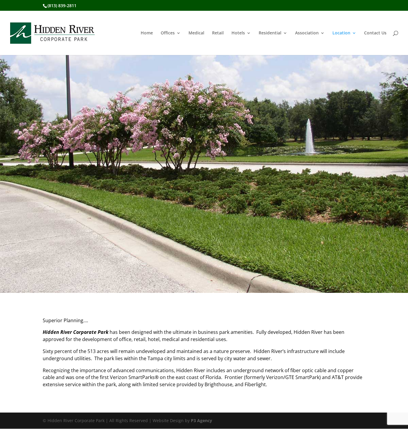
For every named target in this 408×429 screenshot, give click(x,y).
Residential (270, 33)
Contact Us (375, 33)
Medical (196, 33)
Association (307, 33)
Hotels (238, 33)
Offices (168, 33)
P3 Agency (201, 420)
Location (341, 33)
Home (147, 33)
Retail (218, 33)
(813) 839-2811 (61, 5)
